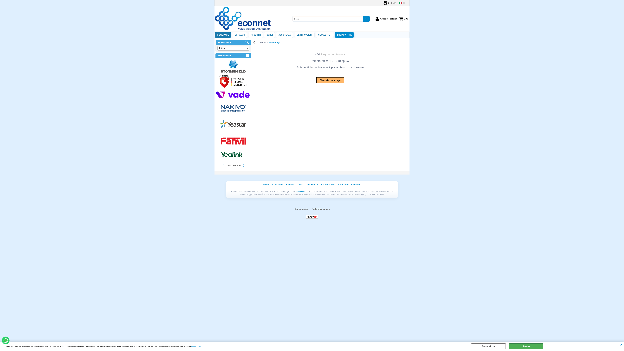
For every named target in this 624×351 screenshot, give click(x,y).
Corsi (269, 35)
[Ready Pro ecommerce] (312, 217)
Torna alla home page (330, 80)
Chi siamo (240, 35)
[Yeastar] (233, 125)
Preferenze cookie (321, 209)
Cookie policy (196, 346)
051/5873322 (302, 191)
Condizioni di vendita (349, 184)
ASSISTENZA (285, 35)
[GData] (233, 82)
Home (266, 184)
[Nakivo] (233, 108)
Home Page (223, 35)
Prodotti (256, 35)
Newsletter (324, 35)
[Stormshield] (233, 66)
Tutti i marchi (233, 165)
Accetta (526, 346)
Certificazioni (304, 35)
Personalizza (488, 346)
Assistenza (312, 184)
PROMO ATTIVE (344, 35)
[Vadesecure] (233, 94)
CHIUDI (621, 345)
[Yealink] (233, 155)
